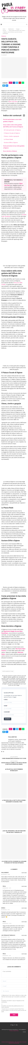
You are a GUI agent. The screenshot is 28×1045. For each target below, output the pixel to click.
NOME (5, 705)
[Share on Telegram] (3, 85)
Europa (17, 29)
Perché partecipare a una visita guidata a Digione (12, 120)
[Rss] (16, 1025)
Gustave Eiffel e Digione (11, 142)
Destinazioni (11, 29)
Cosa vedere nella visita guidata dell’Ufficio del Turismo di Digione (13, 126)
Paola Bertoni (12, 737)
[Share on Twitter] (17, 83)
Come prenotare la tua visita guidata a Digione (13, 147)
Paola (4, 886)
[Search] (26, 24)
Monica (3, 908)
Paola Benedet (5, 872)
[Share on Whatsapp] (23, 83)
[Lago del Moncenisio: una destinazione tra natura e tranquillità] (14, 816)
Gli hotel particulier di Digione (12, 130)
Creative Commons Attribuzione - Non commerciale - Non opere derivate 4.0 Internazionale (14, 1042)
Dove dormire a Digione (10, 151)
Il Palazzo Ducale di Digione (12, 133)
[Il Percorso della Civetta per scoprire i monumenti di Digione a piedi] (14, 785)
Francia (4, 30)
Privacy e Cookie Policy (14, 1030)
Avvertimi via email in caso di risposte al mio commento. (12, 1001)
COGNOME (7, 712)
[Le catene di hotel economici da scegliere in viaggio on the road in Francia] (14, 847)
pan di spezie (6, 216)
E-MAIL (6, 699)
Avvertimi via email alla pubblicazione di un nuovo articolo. (12, 1006)
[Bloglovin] (14, 1025)
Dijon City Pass (13, 101)
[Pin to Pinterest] (20, 83)
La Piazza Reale (8, 139)
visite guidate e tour (7, 671)
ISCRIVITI (7, 718)
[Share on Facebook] (14, 83)
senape (24, 214)
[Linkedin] (12, 1025)
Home (4, 29)
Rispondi (24, 872)
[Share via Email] (7, 85)
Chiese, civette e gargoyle (11, 136)
